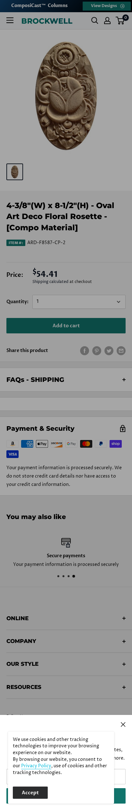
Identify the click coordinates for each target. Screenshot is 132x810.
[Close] (123, 724)
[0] (120, 20)
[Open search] (94, 20)
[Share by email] (121, 350)
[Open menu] (9, 20)
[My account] (107, 20)
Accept (30, 792)
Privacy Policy (36, 766)
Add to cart (66, 325)
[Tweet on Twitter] (108, 350)
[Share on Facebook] (84, 350)
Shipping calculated (50, 282)
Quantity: (17, 302)
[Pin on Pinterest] (96, 350)
